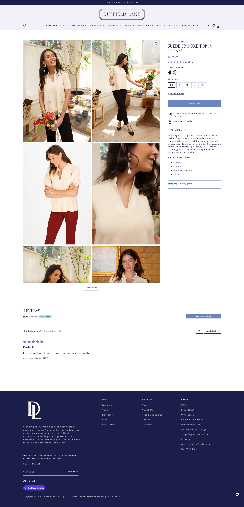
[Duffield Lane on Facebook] (25, 482)
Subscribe (73, 472)
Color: (176, 67)
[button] (175, 62)
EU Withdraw (189, 449)
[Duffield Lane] (122, 14)
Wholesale (187, 415)
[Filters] (199, 331)
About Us (147, 410)
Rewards (147, 424)
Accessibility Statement (196, 444)
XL (202, 85)
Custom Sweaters (192, 419)
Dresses (107, 405)
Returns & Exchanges (194, 429)
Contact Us (149, 419)
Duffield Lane (50, 497)
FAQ (183, 405)
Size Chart (187, 410)
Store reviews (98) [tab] (52, 331)
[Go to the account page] (207, 25)
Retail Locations (152, 415)
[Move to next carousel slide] (218, 381)
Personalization (191, 424)
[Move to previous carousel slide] (212, 381)
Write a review (203, 316)
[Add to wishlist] (156, 43)
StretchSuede (178, 41)
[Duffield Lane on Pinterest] (34, 482)
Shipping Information (194, 434)
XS (171, 85)
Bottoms (107, 415)
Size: (173, 79)
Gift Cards (108, 424)
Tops (105, 410)
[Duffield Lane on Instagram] (29, 482)
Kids (105, 419)
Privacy (185, 439)
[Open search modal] (25, 25)
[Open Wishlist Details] (213, 25)
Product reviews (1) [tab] (33, 331)
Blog (144, 405)
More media (91, 288)
